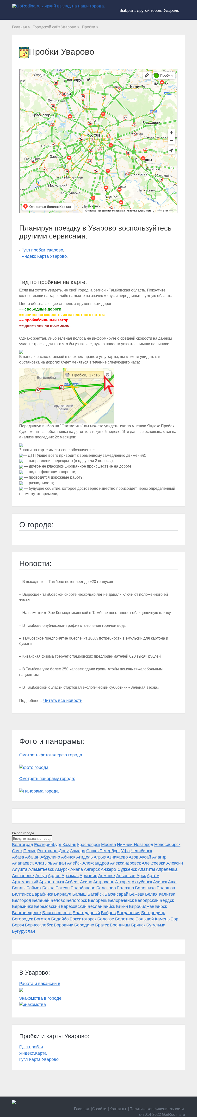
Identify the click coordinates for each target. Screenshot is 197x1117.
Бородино (84, 925)
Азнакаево (117, 857)
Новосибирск (167, 844)
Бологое (105, 919)
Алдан (59, 863)
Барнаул (62, 894)
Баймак (33, 888)
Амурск (62, 869)
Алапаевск (23, 863)
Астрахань (103, 881)
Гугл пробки (31, 1046)
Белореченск (121, 900)
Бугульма (155, 925)
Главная (81, 1109)
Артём (153, 875)
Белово (57, 900)
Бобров (108, 912)
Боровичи (63, 925)
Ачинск (160, 881)
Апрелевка (167, 869)
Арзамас (70, 875)
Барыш (79, 894)
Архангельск (51, 881)
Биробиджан (141, 906)
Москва (108, 844)
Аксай (145, 857)
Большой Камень (152, 919)
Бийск (109, 906)
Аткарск (123, 881)
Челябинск (141, 850)
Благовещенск (26, 912)
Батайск (95, 894)
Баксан (62, 888)
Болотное (125, 919)
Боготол (42, 919)
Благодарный (86, 912)
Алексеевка (153, 863)
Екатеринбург (48, 844)
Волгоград (22, 844)
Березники (22, 906)
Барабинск (42, 894)
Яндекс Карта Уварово (44, 256)
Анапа (76, 869)
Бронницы (120, 925)
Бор (174, 919)
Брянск (138, 925)
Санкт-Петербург (103, 850)
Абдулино (50, 857)
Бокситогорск (83, 919)
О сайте (99, 1109)
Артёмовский (25, 881)
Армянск (106, 875)
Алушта (19, 869)
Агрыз (100, 857)
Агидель (84, 857)
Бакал (48, 888)
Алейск (74, 863)
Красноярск (88, 844)
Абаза (18, 857)
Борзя (18, 925)
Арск (141, 875)
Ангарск (92, 869)
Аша (172, 881)
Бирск (161, 906)
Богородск (22, 919)
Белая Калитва (160, 894)
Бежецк (136, 894)
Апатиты (146, 869)
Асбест (72, 881)
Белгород (21, 900)
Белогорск (76, 900)
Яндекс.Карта (33, 1053)
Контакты (118, 1109)
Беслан (94, 906)
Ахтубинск (142, 881)
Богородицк (153, 912)
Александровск (125, 863)
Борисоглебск (39, 925)
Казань (69, 844)
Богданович (128, 912)
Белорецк (97, 900)
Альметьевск (41, 869)
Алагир (159, 857)
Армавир (88, 875)
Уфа (125, 850)
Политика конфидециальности (156, 1109)
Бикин (122, 906)
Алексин (174, 863)
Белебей (40, 900)
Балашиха (145, 888)
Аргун (41, 875)
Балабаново (83, 888)
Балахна (125, 888)
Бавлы (18, 888)
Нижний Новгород (135, 844)
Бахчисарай (116, 894)
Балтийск (21, 894)
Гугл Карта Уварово (39, 1059)
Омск (17, 850)
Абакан (32, 857)
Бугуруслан (23, 931)
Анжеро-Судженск (119, 869)
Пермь (29, 850)
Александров (95, 863)
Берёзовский (47, 906)
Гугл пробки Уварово (42, 250)
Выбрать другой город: (149, 10)
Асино (86, 881)
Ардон (54, 875)
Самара (77, 850)
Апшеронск (23, 875)
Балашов (166, 888)
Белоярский (147, 900)
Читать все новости (62, 700)
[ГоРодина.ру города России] (98, 1102)
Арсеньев (125, 875)
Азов (133, 857)
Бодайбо (60, 919)
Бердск (167, 900)
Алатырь (43, 863)
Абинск (68, 857)
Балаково (106, 888)
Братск (102, 925)
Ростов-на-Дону (53, 850)
